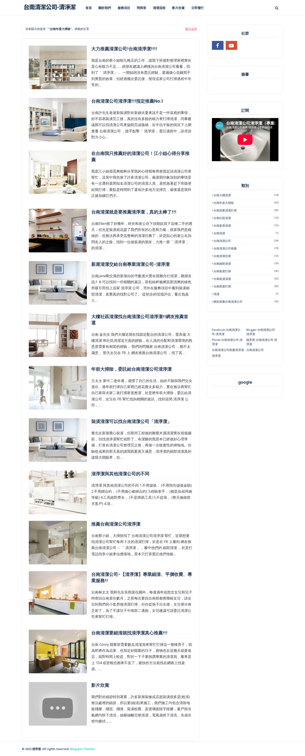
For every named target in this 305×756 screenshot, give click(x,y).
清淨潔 (216, 356)
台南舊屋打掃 (245, 286)
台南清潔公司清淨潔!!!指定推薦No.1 (127, 101)
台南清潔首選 (245, 256)
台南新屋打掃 (245, 271)
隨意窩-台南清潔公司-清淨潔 (261, 342)
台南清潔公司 (245, 241)
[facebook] (218, 45)
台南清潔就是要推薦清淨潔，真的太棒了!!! (133, 212)
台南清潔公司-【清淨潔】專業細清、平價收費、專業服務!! (141, 577)
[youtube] (231, 45)
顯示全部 (191, 29)
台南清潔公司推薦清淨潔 (228, 350)
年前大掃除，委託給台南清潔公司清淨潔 (131, 369)
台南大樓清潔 (245, 195)
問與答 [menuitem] (141, 8)
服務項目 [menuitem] (124, 8)
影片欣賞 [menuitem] (178, 8)
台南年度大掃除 (245, 203)
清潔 (245, 294)
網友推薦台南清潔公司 (245, 302)
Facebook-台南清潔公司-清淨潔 (226, 332)
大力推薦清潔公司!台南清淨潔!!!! (124, 49)
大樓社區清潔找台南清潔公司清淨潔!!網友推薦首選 (139, 319)
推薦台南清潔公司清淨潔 (115, 524)
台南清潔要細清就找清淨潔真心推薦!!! (129, 633)
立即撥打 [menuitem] (197, 8)
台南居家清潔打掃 (245, 210)
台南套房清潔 (245, 226)
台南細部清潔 (245, 264)
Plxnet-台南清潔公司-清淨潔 (227, 342)
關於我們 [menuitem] (104, 8)
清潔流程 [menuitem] (159, 8)
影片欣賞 (100, 685)
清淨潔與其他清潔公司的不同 (120, 474)
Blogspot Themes (82, 749)
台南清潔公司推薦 (245, 248)
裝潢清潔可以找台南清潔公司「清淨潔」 (131, 421)
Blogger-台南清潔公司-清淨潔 (261, 332)
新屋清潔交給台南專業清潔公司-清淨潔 (130, 264)
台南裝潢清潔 (245, 279)
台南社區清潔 (245, 218)
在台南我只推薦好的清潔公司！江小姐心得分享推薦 (140, 156)
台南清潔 (245, 233)
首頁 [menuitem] (89, 8)
